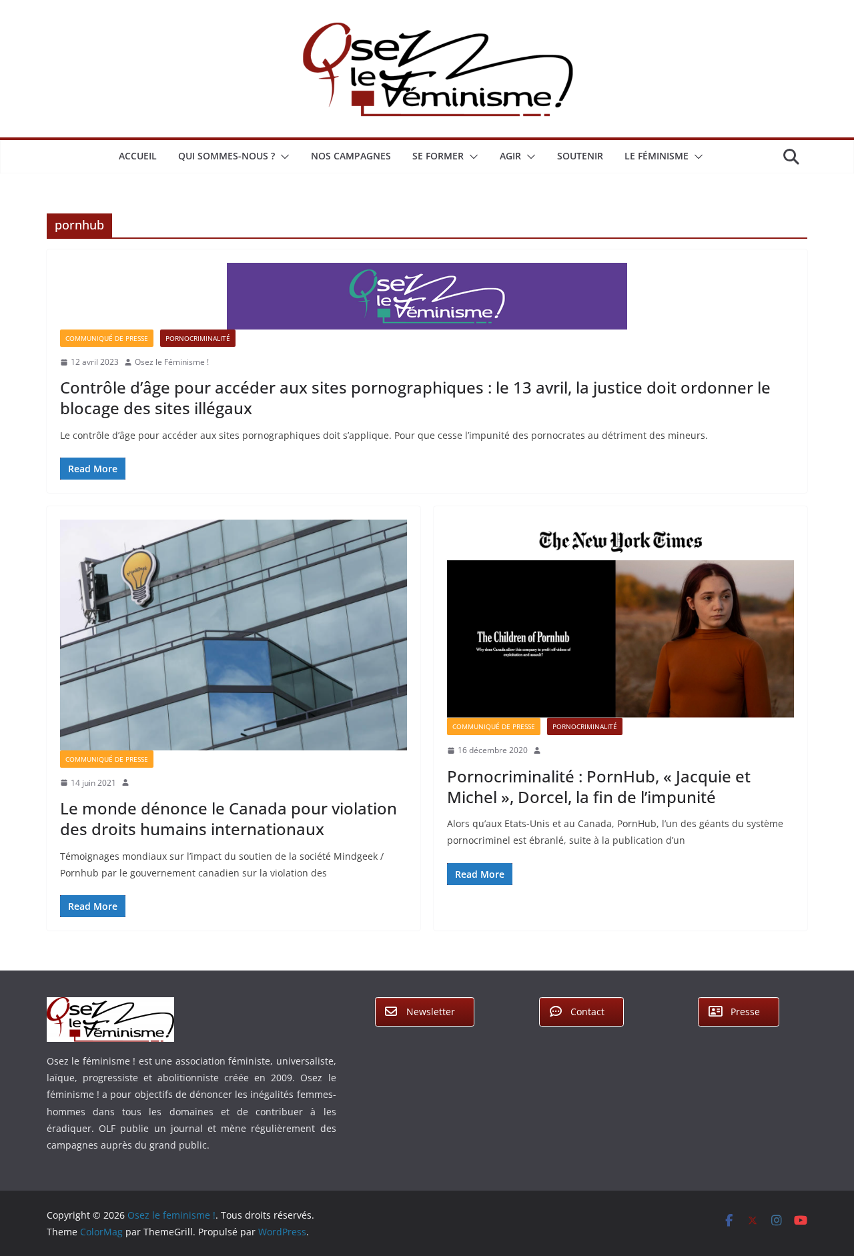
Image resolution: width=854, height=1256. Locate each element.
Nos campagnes (351, 155)
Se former (438, 155)
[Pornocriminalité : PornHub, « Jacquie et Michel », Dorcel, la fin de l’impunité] (620, 619)
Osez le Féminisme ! (172, 362)
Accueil (138, 155)
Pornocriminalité (197, 338)
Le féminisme (656, 155)
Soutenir (580, 155)
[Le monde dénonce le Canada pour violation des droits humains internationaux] (233, 635)
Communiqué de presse (106, 338)
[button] (282, 157)
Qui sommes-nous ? (226, 155)
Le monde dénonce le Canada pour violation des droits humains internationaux (228, 818)
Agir (510, 155)
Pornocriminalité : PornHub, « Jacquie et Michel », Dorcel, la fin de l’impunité (599, 786)
